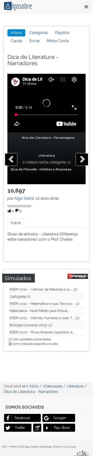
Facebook (22, 418)
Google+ (59, 418)
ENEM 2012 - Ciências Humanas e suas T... (42, 318)
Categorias (38, 32)
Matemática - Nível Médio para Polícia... (39, 311)
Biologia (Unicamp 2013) (28, 325)
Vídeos (16, 32)
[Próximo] (82, 159)
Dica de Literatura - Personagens (48, 137)
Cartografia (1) (20, 296)
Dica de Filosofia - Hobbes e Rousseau (41, 169)
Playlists (62, 32)
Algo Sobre (24, 198)
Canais (16, 41)
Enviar (34, 41)
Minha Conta (57, 41)
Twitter (20, 428)
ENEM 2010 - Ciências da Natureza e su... (41, 289)
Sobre (15, 223)
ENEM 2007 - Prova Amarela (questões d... (42, 332)
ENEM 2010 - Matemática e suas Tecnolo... (42, 304)
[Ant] (11, 159)
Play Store (61, 428)
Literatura (46, 155)
